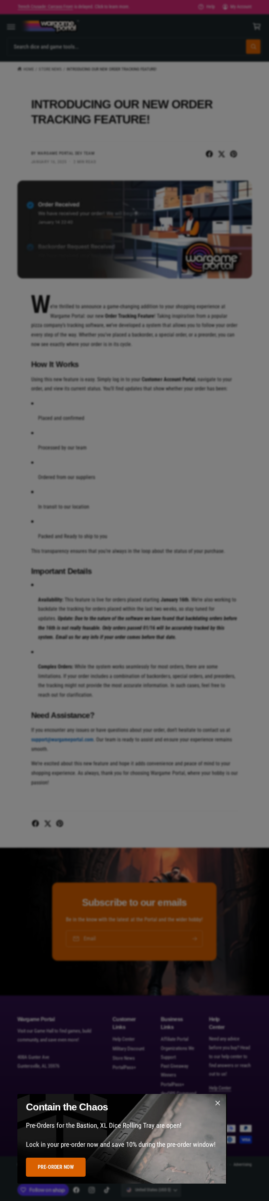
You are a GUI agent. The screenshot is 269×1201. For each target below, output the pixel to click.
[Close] (217, 1103)
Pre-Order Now (56, 1167)
